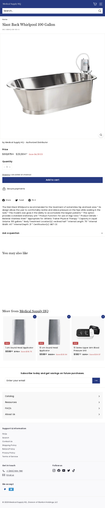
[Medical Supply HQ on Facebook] (58, 470)
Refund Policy (8, 449)
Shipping (6, 175)
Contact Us (7, 441)
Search (5, 437)
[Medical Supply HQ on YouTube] (63, 470)
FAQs (4, 434)
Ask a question (10, 233)
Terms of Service (10, 456)
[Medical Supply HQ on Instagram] (53, 470)
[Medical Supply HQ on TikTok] (73, 470)
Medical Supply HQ (34, 311)
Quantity (7, 161)
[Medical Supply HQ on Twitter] (68, 470)
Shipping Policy (9, 445)
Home (4, 19)
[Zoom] (100, 134)
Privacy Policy (8, 452)
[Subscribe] (96, 380)
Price (5, 149)
